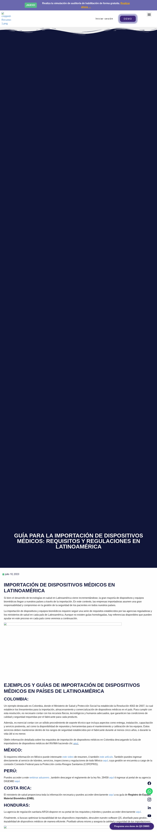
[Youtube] (149, 816)
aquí (75, 743)
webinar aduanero (39, 777)
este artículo (106, 757)
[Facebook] (149, 783)
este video (68, 757)
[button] (149, 14)
